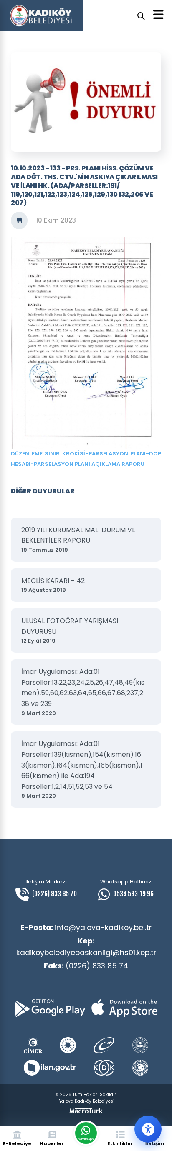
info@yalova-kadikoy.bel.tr (86, 928)
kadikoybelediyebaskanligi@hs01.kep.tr (86, 947)
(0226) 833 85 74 (86, 966)
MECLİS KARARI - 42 (53, 585)
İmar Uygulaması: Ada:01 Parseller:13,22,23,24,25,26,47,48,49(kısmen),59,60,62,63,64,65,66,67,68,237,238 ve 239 (82, 692)
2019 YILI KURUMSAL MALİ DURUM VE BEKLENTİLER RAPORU (78, 539)
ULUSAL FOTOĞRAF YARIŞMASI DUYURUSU (69, 630)
